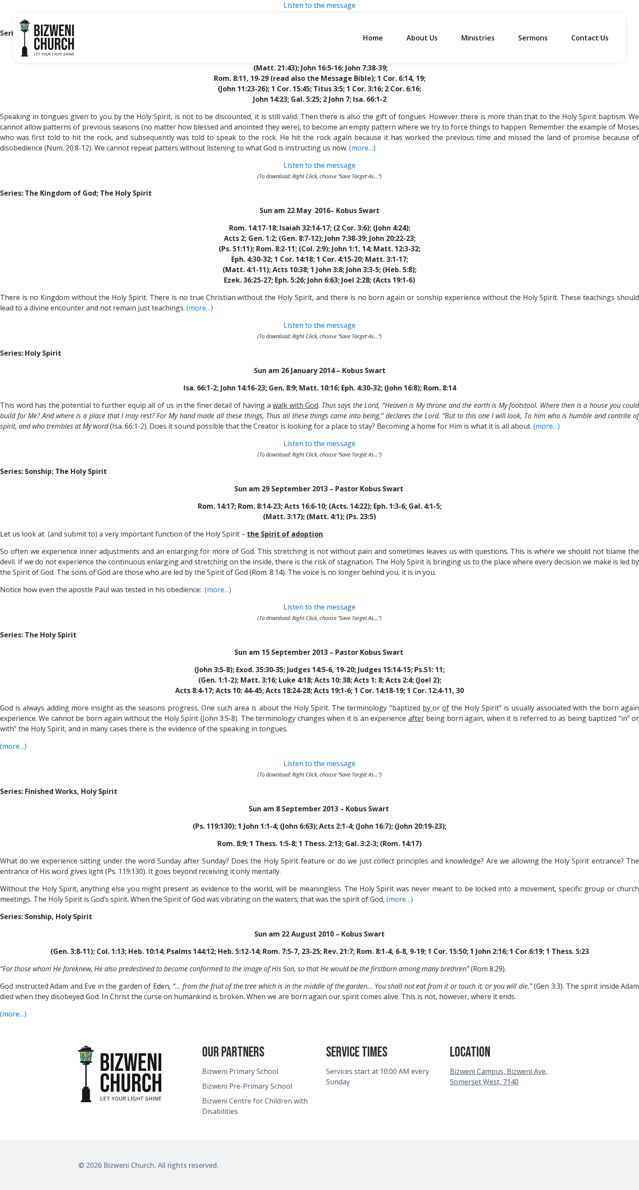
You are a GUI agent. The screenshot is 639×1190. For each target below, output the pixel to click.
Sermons (533, 38)
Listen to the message (319, 5)
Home (373, 38)
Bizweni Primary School (240, 1071)
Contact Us (590, 38)
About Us (422, 38)
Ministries (478, 38)
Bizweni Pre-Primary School (247, 1086)
